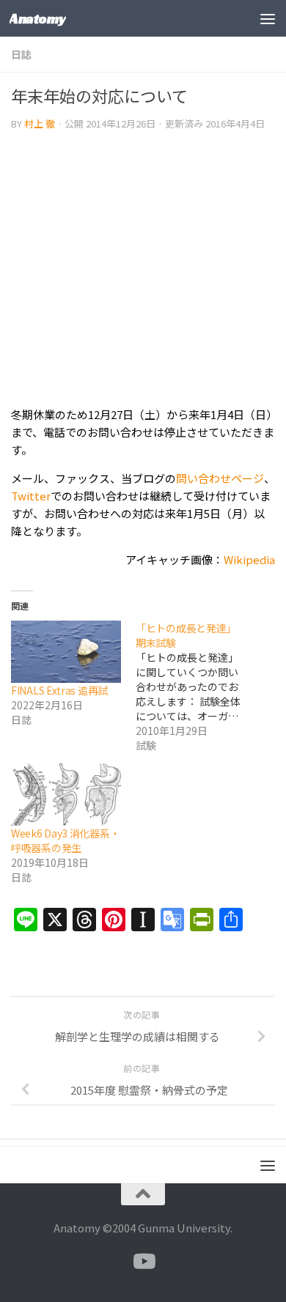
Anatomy (38, 18)
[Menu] (267, 18)
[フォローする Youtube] (143, 1261)
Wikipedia (249, 559)
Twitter (31, 495)
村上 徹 (39, 123)
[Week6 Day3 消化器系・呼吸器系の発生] (66, 794)
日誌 (21, 54)
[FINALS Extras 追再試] (66, 652)
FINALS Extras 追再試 (59, 690)
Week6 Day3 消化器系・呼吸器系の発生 (65, 840)
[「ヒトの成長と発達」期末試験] (198, 686)
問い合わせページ (220, 478)
